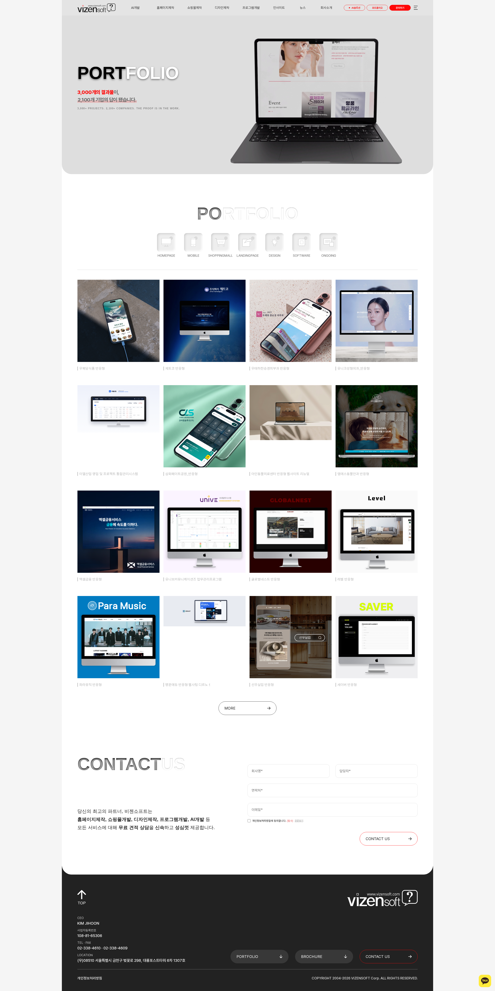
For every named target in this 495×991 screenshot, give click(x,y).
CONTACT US (378, 838)
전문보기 (299, 820)
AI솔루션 (356, 7)
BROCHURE (311, 956)
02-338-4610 (89, 948)
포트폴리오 (377, 7)
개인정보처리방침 (89, 978)
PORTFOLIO (247, 956)
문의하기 (400, 7)
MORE (230, 708)
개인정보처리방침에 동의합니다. (272, 820)
